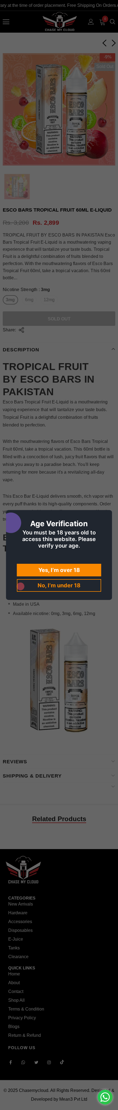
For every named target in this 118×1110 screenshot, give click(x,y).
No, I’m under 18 (59, 585)
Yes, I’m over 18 (59, 570)
